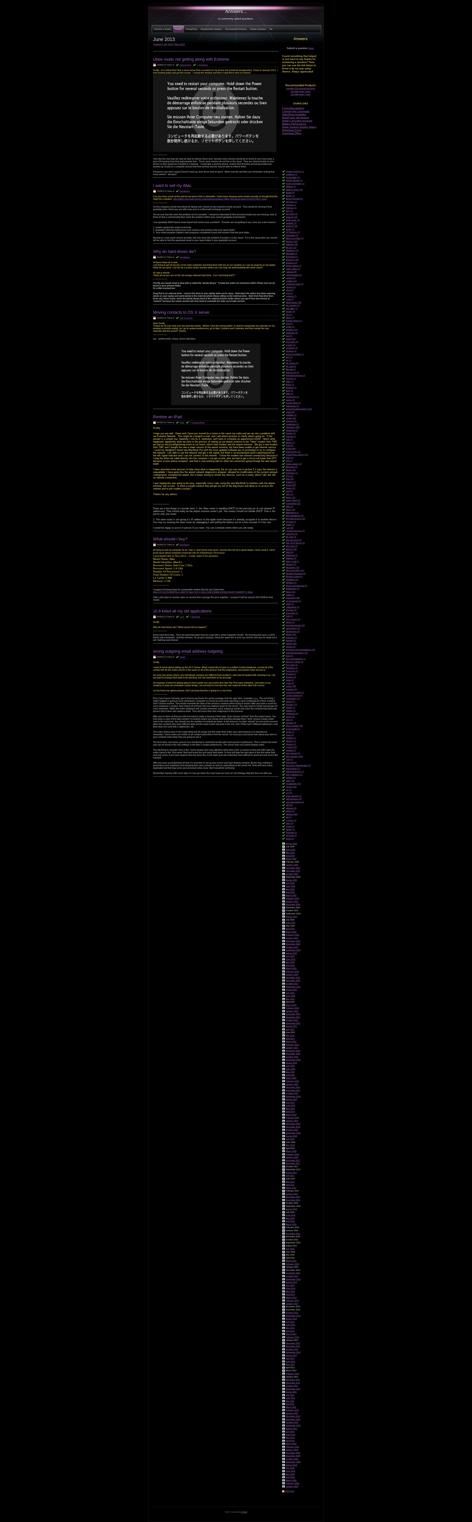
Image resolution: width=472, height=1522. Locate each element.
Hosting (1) (291, 433)
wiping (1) (290, 811)
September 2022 (293, 987)
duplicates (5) (292, 333)
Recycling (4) (292, 665)
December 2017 (293, 1160)
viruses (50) (291, 787)
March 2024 (291, 932)
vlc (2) (288, 790)
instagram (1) (292, 473)
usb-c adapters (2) (294, 775)
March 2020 (291, 1078)
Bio (271, 29)
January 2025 (292, 901)
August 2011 (291, 1392)
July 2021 (290, 1029)
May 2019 (290, 1108)
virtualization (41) (293, 784)
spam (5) (290, 735)
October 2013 (292, 1313)
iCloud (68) (291, 448)
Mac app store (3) (294, 540)
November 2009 (293, 1456)
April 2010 (290, 1441)
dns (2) (289, 315)
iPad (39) (290, 479)
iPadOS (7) (291, 482)
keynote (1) (291, 522)
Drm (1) (289, 324)
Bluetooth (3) (291, 253)
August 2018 (291, 1136)
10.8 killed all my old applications (182, 611)
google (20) (291, 418)
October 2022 (292, 984)
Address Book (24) (294, 190)
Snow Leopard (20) (294, 726)
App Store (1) (292, 214)
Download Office (291, 133)
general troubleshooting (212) (299, 409)
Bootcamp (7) (292, 257)
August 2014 (291, 1282)
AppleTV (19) (292, 226)
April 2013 (290, 1331)
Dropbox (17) (292, 330)
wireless (203, 65)
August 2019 (291, 1099)
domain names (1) (294, 321)
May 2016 (290, 1218)
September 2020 (293, 1060)
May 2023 (290, 962)
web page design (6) (295, 802)
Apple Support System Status (299, 127)
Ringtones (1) (292, 668)
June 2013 (290, 1325)
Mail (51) (290, 552)
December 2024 (293, 904)
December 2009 (293, 1453)
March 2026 (291, 859)
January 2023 (292, 974)
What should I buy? (170, 539)
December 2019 (293, 1087)
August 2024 (291, 916)
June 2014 (290, 1288)
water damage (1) (294, 796)
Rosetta (196, 617)
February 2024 (292, 935)
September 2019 (293, 1096)
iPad (182, 422)
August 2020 (291, 1063)
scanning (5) (291, 689)
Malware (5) (291, 558)
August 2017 (291, 1172)
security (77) (291, 704)
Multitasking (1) (292, 589)
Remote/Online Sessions (211, 29)
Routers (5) (291, 677)
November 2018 (293, 1127)
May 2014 (290, 1291)
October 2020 (292, 1057)
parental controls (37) (295, 625)
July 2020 (290, 1066)
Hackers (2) (291, 421)
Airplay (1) (290, 196)
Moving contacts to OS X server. (181, 312)
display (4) (290, 311)
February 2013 (292, 1337)
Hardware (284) (293, 427)
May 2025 (290, 889)
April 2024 (290, 929)
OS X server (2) (293, 619)
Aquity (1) (290, 229)
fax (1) (289, 360)
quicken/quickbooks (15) (297, 653)
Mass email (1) (292, 561)
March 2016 (291, 1224)
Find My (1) (291, 378)
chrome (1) (291, 287)
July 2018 (290, 1139)
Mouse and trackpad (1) (296, 586)
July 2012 (290, 1358)
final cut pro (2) (292, 372)
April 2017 (290, 1185)
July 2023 (290, 956)
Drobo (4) (290, 327)
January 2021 (292, 1047)
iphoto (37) (290, 488)
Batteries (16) (292, 244)
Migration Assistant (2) (296, 573)
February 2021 (292, 1045)
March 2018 (291, 1151)
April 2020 (290, 1075)
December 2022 (293, 977)
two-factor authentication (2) (298, 765)
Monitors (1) (291, 582)
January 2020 (292, 1084)
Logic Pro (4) (291, 534)
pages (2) (290, 622)
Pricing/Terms (191, 29)
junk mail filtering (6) (294, 516)
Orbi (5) (289, 616)
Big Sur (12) (291, 247)
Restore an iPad (167, 417)
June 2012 (290, 1361)
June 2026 (290, 850)
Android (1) (291, 205)
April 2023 (290, 965)
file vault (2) (291, 366)
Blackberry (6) (292, 250)
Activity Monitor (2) (294, 180)
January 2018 (292, 1157)
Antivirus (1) (291, 208)
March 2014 (291, 1297)
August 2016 (291, 1209)
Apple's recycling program (297, 120)
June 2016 (290, 1215)
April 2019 (290, 1111)
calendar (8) (291, 272)
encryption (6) (292, 342)
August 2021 (291, 1026)
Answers (178, 29)
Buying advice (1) (293, 266)
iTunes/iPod (198, 422)
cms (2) (289, 293)
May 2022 (290, 999)
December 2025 (293, 868)
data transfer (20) (293, 302)
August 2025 (291, 880)
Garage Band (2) (293, 403)
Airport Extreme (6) (294, 199)
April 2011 (290, 1404)
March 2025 (291, 895)
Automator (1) (292, 235)
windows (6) (291, 808)
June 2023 (290, 959)
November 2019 (293, 1090)
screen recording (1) (295, 692)
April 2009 (290, 1477)
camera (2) (291, 278)
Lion (182, 617)
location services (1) (295, 171)
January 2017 (292, 1194)
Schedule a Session (162, 29)
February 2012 (292, 1374)
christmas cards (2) (294, 284)
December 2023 (293, 941)
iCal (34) (289, 445)
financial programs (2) (295, 375)
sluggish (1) (291, 723)
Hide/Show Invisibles (294, 114)
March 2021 (291, 1041)
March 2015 (291, 1261)
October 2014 (292, 1276)
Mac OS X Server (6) (295, 543)
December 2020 (293, 1051)
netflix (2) (290, 595)
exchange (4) (292, 348)
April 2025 (290, 892)
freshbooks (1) (292, 397)
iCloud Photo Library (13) (297, 455)
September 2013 (293, 1316)
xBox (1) (290, 823)
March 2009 (291, 1480)
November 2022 (293, 980)
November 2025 (293, 871)
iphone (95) (291, 485)
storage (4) (291, 744)
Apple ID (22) (292, 217)
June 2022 (290, 996)
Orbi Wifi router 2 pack (301, 94)
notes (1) (290, 604)
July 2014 (290, 1285)
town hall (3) (291, 762)
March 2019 (291, 1115)
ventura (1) (291, 777)
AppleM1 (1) (291, 223)
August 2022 (291, 990)
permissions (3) (293, 631)
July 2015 (290, 1249)
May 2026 (290, 852)
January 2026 (292, 865)
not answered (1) (293, 601)
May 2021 (290, 1035)
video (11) (290, 781)
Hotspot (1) (291, 436)
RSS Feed (289, 1491)
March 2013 (291, 1334)
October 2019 (292, 1093)
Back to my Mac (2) (294, 238)
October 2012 (292, 1349)
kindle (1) (290, 525)
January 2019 (292, 1121)
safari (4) (290, 680)
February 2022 (292, 1008)
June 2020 (290, 1069)
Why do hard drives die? (174, 251)
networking (185, 65)
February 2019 (292, 1118)
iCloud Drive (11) (293, 452)
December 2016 (293, 1197)
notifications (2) (292, 607)
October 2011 (292, 1386)
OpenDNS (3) (292, 613)
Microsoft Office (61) (295, 570)
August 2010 (291, 1428)
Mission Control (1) (294, 576)
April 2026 (290, 856)
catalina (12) (291, 281)
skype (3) (290, 717)
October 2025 (292, 874)
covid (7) (290, 299)
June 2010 (290, 1435)
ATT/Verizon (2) (293, 232)
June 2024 (290, 923)
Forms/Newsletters (293, 108)
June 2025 (290, 886)
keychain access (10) (295, 519)
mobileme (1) (291, 174)
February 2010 (292, 1447)
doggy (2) (290, 317)
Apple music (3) (293, 220)
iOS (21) (289, 476)
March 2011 (291, 1407)
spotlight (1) (291, 738)
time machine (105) (294, 756)
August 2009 (291, 1465)
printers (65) (291, 643)
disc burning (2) (293, 305)
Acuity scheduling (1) (295, 183)
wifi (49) (289, 805)
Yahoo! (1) (290, 829)
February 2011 (292, 1410)
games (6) (290, 400)
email (182, 657)
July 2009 (290, 1468)
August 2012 (291, 1355)
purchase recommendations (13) (300, 650)
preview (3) (291, 640)
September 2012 (293, 1352)
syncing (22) (291, 747)
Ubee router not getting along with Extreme (191, 59)
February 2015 (292, 1264)
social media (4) (293, 729)
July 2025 (290, 883)
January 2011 (292, 1413)
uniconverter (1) (293, 768)
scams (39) (291, 686)
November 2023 (293, 944)
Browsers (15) (292, 260)
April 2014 (290, 1294)
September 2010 (293, 1425)
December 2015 (293, 1233)
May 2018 (290, 1145)
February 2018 (292, 1154)
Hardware (185, 191)
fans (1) (289, 357)
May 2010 (290, 1437)
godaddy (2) (291, 415)
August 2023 (291, 953)
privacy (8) (291, 647)
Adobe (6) (290, 192)
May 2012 (290, 1364)
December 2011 (293, 1380)
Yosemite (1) (291, 832)
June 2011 (290, 1398)
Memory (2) (291, 564)
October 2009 (292, 1459)
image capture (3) (294, 464)
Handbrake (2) (292, 424)
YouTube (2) (291, 835)
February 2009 (292, 1483)
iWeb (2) (289, 506)
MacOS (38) (291, 549)
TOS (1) (289, 759)
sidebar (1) (291, 711)
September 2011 (293, 1389)
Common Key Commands (296, 111)
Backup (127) (292, 241)
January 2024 (292, 938)
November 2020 (293, 1054)
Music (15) (290, 592)
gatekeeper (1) (292, 406)
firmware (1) (291, 387)
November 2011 (293, 1383)
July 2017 (290, 1175)
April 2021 (290, 1038)
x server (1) (291, 820)
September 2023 (293, 950)
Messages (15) (292, 567)
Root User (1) (292, 671)
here (311, 48)
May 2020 (290, 1072)
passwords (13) (293, 628)
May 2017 (290, 1182)
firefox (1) (290, 385)
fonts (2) (289, 394)
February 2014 (292, 1300)
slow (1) (289, 720)
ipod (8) (289, 491)
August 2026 (291, 843)
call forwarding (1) (294, 275)
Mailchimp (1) (292, 555)
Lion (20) (290, 528)
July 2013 (290, 1322)
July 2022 (290, 993)
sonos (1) (290, 732)
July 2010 (290, 1431)
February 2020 (292, 1081)
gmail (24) (290, 412)
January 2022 (292, 1011)
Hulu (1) (289, 439)
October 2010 (292, 1422)
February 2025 (292, 898)
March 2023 (291, 968)
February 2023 (292, 971)
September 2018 (293, 1133)
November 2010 (293, 1419)
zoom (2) (290, 838)
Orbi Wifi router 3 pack (301, 91)
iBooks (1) (290, 442)
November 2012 (293, 1346)
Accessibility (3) (293, 177)
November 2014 (293, 1273)
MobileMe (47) (292, 580)
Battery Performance (294, 123)
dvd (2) (289, 336)
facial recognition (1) (295, 354)
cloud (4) (290, 290)
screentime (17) (293, 698)
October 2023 (292, 947)
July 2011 (290, 1395)
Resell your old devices (295, 117)
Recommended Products (236, 29)
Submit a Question (258, 29)
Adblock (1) (291, 186)
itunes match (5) (293, 500)
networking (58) (293, 598)
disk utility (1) (292, 308)
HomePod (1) (292, 430)
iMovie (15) (291, 470)
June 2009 (290, 1471)
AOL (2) (289, 211)
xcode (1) (290, 826)
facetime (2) (291, 351)
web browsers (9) (294, 799)
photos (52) (291, 634)
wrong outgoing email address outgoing (188, 651)
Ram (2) (289, 656)
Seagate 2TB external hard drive (300, 88)
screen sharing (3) (294, 695)
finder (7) (290, 381)
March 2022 (291, 1005)
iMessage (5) (292, 467)
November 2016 (293, 1200)
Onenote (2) (291, 610)
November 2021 (293, 1017)
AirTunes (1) (291, 202)
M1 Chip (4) (291, 537)
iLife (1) (289, 461)
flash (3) (289, 391)
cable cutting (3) (293, 269)
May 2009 (290, 1474)
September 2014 (293, 1279)
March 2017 (291, 1188)
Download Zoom (291, 130)
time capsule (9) (293, 753)
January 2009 (292, 1486)
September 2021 (293, 1023)
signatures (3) (292, 714)
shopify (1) (290, 707)
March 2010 (291, 1444)
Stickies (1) (291, 741)
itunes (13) (290, 497)
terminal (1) (291, 750)
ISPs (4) (289, 494)
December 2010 (293, 1416)
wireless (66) (291, 814)
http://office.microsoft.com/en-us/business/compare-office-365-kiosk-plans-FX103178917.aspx (220, 199)
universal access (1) (295, 771)
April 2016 (290, 1221)
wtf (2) (288, 817)
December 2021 (293, 1014)
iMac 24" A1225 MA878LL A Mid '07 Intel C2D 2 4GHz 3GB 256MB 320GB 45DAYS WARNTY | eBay (203, 592)
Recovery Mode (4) (294, 662)
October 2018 (292, 1130)
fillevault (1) (291, 369)
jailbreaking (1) (292, 512)
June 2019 (290, 1105)
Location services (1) (295, 531)
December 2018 (293, 1124)
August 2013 (291, 1319)
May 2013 (290, 1328)
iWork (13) (290, 510)
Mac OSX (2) (292, 546)
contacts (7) (291, 296)
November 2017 (293, 1163)
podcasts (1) (291, 637)
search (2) (290, 701)
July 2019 (290, 1102)
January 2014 (292, 1303)
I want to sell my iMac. (172, 185)
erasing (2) (291, 345)
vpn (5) (289, 793)
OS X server (186, 318)
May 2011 (290, 1401)
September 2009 (293, 1462)
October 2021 (292, 1020)
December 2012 (293, 1343)
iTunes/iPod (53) (293, 503)
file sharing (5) (292, 363)
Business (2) (291, 263)
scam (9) (290, 683)
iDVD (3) (290, 458)
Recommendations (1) (296, 659)
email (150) (291, 339)
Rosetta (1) (291, 674)
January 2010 (292, 1450)
